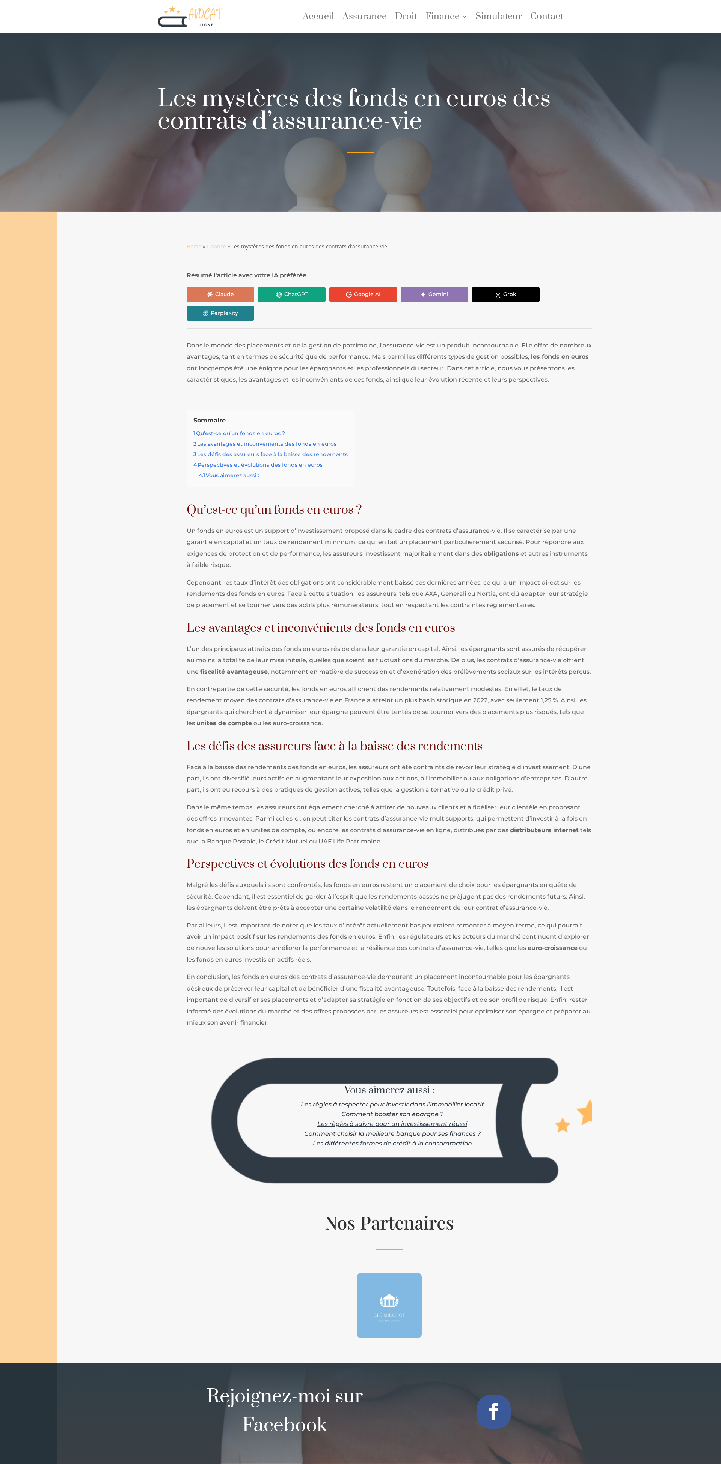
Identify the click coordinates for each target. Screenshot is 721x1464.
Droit (406, 18)
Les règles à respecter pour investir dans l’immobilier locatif (392, 1104)
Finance (442, 18)
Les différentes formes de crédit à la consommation (392, 1143)
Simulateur (498, 18)
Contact (546, 18)
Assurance (364, 18)
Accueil (318, 18)
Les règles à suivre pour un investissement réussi (392, 1123)
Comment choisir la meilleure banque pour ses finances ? (392, 1133)
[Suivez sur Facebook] (494, 1412)
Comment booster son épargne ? (392, 1114)
